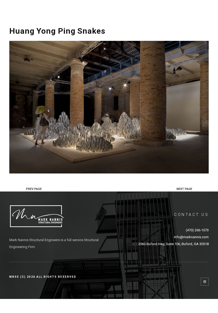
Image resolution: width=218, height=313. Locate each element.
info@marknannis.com (191, 237)
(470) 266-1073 (197, 230)
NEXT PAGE (184, 189)
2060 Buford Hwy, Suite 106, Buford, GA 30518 (173, 244)
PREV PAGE (34, 189)
